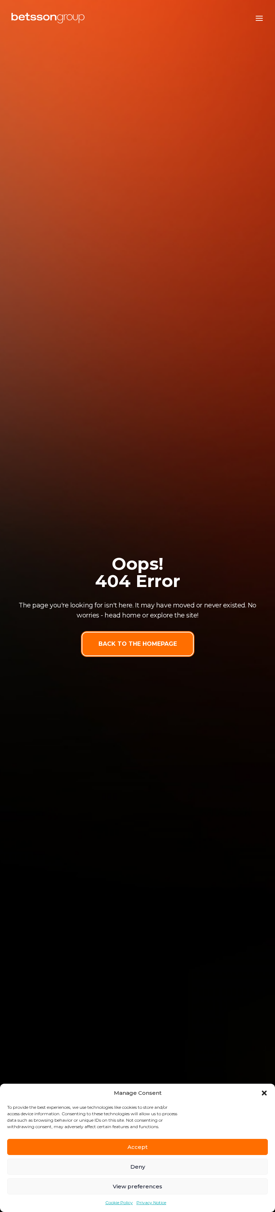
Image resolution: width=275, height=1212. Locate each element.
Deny (137, 1166)
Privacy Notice (151, 1202)
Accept (137, 1147)
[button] (264, 1093)
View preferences (137, 1186)
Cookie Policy (119, 1202)
